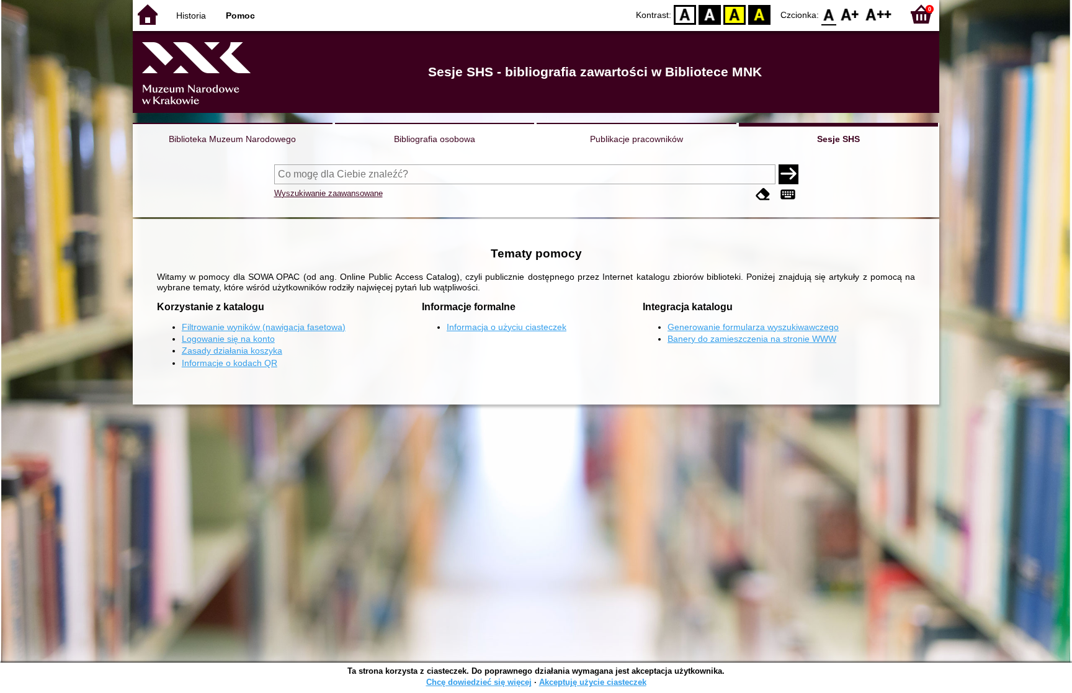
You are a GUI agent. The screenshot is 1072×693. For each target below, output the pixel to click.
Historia (191, 15)
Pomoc (240, 15)
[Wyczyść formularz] (763, 194)
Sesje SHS (838, 139)
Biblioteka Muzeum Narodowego (232, 139)
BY (759, 14)
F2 (879, 14)
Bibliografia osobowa (434, 139)
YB (734, 14)
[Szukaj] (788, 174)
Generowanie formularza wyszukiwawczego (753, 327)
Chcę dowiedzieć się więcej (479, 682)
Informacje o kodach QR (229, 363)
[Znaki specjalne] (788, 194)
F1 (850, 14)
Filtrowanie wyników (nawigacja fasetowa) (264, 327)
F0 (829, 14)
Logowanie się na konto (228, 339)
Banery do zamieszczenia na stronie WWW (752, 339)
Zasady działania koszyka (232, 350)
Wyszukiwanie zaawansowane (328, 193)
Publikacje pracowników (636, 139)
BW (710, 14)
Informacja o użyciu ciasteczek (506, 327)
